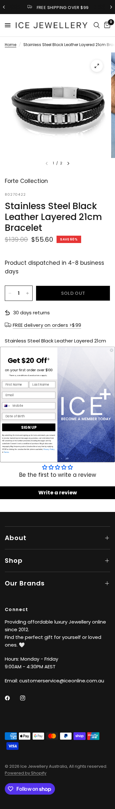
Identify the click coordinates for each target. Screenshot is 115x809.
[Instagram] (27, 698)
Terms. (6, 452)
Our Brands (25, 583)
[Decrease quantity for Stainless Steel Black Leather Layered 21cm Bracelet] (10, 293)
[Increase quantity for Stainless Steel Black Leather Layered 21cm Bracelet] (27, 293)
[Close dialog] (111, 350)
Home (10, 44)
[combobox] (6, 406)
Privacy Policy (49, 449)
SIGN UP (28, 427)
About (16, 537)
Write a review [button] (57, 492)
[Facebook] (12, 698)
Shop (14, 560)
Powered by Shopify (25, 773)
